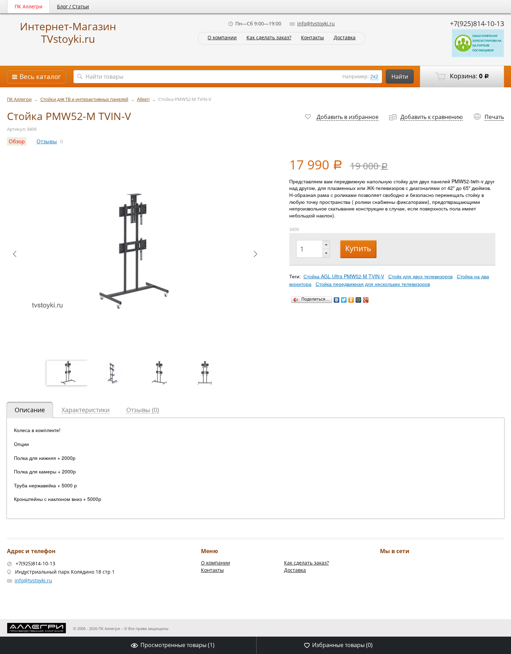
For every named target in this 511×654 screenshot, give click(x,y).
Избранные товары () (342, 645)
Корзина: (468, 76)
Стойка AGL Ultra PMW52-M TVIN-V (343, 276)
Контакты (312, 38)
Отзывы (46, 141)
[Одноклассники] (351, 299)
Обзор (17, 141)
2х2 (374, 76)
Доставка (345, 38)
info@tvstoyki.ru (316, 23)
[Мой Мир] (358, 299)
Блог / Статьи (73, 6)
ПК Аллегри (28, 6)
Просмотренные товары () (177, 645)
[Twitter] (344, 299)
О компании (222, 38)
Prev (14, 254)
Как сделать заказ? (268, 38)
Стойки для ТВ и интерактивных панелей (84, 99)
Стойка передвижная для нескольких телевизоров (373, 283)
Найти (399, 76)
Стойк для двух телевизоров (420, 276)
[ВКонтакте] (336, 299)
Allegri (143, 99)
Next (255, 254)
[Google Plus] (366, 299)
